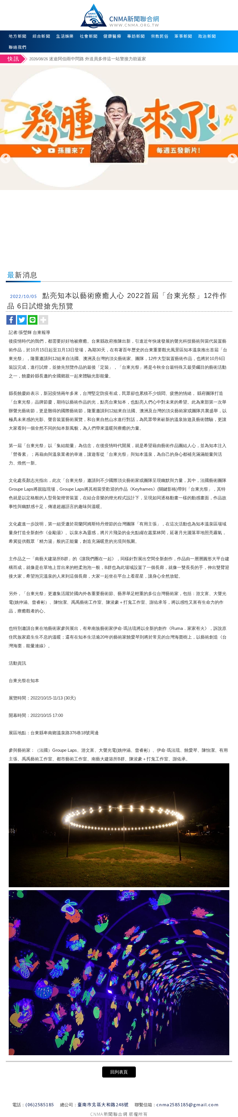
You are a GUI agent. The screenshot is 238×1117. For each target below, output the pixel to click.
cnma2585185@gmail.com (187, 1104)
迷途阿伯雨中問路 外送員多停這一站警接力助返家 (87, 58)
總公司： (68, 1104)
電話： (18, 1104)
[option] (133, 59)
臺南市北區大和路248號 (103, 1104)
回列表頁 (119, 1071)
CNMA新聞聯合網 (119, 15)
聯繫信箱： (145, 1104)
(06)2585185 (39, 1104)
